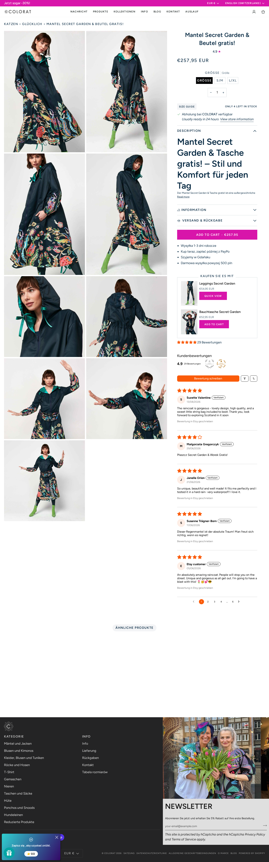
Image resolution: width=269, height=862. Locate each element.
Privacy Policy (255, 834)
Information (193, 210)
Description (189, 131)
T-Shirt (9, 772)
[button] (100, 11)
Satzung (129, 853)
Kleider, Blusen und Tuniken (24, 758)
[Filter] (245, 378)
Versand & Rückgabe (202, 220)
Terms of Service (184, 839)
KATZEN (11, 24)
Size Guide (187, 106)
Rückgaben (90, 758)
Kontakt (88, 765)
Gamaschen (12, 779)
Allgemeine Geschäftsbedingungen (192, 853)
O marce (223, 853)
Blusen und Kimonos (18, 751)
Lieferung (89, 751)
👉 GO (31, 853)
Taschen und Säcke (18, 793)
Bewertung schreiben (208, 378)
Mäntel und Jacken (18, 744)
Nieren (9, 786)
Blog (234, 853)
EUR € (211, 3)
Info (85, 744)
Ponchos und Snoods (19, 808)
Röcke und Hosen (17, 765)
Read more (183, 196)
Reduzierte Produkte (19, 822)
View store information (237, 119)
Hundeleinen (13, 815)
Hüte (8, 801)
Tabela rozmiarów (95, 772)
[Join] (264, 826)
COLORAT (109, 853)
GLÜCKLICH (32, 24)
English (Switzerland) (243, 3)
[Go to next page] (240, 601)
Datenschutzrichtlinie (152, 853)
